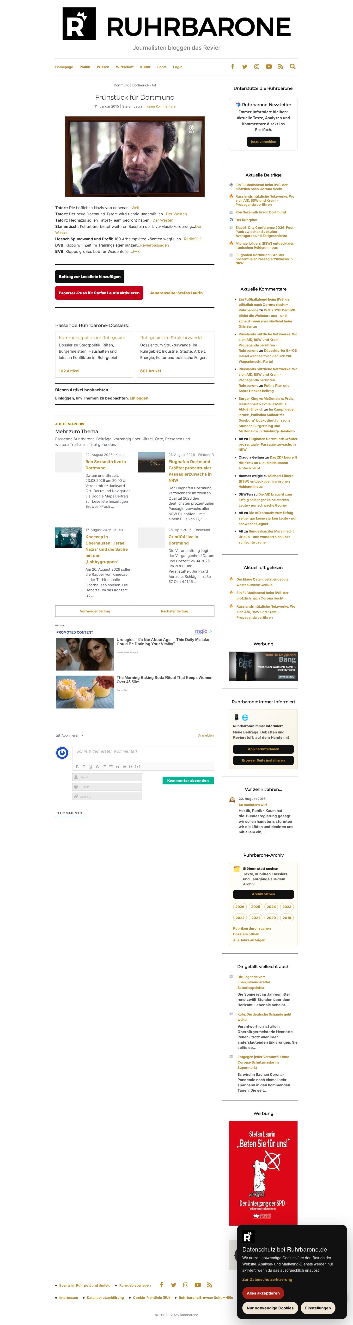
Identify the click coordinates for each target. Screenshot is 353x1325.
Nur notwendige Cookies (270, 1308)
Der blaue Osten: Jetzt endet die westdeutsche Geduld (262, 582)
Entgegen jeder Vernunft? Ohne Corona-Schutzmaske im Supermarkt (263, 1062)
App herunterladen (263, 749)
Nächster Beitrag (174, 611)
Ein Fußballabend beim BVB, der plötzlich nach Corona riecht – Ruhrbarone (265, 304)
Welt (136, 207)
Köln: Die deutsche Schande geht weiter (264, 1017)
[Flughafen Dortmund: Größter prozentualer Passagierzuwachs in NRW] (151, 462)
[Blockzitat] (117, 767)
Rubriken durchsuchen (252, 928)
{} (130, 766)
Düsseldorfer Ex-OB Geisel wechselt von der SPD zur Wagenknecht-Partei (268, 355)
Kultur (145, 67)
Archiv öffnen (263, 894)
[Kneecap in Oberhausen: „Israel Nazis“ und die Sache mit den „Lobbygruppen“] (68, 537)
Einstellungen (318, 1308)
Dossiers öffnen (246, 934)
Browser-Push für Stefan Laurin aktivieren (99, 292)
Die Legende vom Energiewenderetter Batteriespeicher (253, 982)
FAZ (136, 251)
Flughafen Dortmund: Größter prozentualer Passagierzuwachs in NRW (264, 259)
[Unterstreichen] (90, 767)
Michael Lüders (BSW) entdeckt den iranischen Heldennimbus (265, 245)
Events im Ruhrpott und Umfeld (84, 1285)
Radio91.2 (192, 238)
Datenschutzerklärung (105, 1297)
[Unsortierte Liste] (111, 767)
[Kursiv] (84, 767)
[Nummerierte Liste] (104, 767)
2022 (240, 918)
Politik (85, 67)
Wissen (103, 67)
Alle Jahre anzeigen (249, 940)
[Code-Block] (124, 767)
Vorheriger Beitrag (95, 611)
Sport (161, 67)
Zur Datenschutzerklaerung (267, 1279)
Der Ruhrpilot (246, 220)
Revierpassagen (154, 245)
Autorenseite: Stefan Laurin (176, 292)
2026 (239, 907)
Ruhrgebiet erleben (135, 1285)
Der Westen (176, 214)
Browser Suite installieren (263, 760)
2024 (271, 907)
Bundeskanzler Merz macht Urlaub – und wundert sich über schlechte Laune (266, 536)
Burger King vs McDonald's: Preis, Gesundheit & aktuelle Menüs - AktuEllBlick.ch (266, 403)
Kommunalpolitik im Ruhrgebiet (92, 337)
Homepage (64, 67)
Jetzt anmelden (263, 141)
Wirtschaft (125, 67)
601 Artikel (150, 371)
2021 (255, 918)
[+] (138, 766)
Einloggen (139, 398)
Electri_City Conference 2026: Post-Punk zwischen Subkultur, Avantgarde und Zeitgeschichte (265, 231)
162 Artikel (69, 371)
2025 (255, 907)
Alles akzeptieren (263, 1293)
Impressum (68, 1297)
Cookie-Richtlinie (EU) (151, 1297)
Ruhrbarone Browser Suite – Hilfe (206, 1297)
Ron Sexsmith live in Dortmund (261, 212)
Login (178, 67)
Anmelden (205, 735)
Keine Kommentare (161, 106)
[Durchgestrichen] (97, 767)
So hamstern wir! (253, 805)
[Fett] (77, 767)
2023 (287, 907)
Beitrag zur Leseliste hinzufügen (90, 276)
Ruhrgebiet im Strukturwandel (171, 337)
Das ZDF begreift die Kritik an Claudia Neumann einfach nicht (268, 462)
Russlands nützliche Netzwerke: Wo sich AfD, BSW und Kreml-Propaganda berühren (265, 200)
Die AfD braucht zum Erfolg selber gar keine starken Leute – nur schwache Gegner (265, 499)
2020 (271, 918)
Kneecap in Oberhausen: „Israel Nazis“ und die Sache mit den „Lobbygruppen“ (106, 549)
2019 (287, 918)
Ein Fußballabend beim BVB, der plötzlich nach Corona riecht (262, 187)
